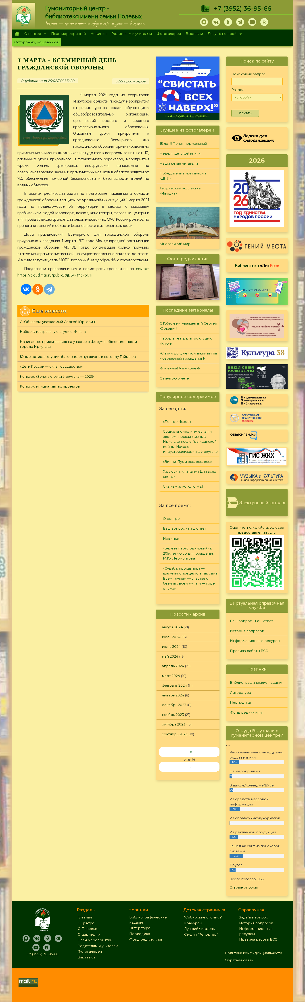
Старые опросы (244, 887)
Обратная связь (239, 960)
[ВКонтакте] (26, 289)
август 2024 (172, 627)
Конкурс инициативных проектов (50, 386)
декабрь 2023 (174, 705)
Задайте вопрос (253, 917)
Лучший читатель (199, 929)
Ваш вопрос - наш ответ (184, 528)
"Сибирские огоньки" (203, 917)
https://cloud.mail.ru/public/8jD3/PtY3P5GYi (54, 275)
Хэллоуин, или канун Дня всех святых (189, 474)
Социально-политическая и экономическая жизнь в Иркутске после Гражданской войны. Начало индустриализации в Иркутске (190, 441)
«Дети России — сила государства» (51, 366)
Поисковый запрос (248, 74)
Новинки (98, 33)
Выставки (194, 33)
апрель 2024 (173, 666)
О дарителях (89, 934)
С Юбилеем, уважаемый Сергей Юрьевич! (58, 322)
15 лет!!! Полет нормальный (183, 143)
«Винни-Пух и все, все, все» (187, 461)
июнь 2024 (171, 646)
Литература (240, 692)
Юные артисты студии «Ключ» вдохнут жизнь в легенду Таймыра (78, 356)
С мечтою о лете (174, 378)
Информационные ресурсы (255, 641)
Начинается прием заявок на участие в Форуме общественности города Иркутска (78, 344)
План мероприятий (68, 33)
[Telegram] (49, 289)
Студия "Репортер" (201, 934)
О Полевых (88, 929)
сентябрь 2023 (175, 734)
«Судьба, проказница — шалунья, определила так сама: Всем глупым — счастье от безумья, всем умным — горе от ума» (190, 578)
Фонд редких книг (246, 712)
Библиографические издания (256, 682)
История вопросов (247, 631)
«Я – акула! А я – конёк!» (187, 116)
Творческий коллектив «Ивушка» (180, 190)
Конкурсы (193, 923)
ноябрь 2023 (173, 715)
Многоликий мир (175, 244)
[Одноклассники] (37, 289)
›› (191, 767)
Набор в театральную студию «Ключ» (53, 331)
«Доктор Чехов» (177, 421)
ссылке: (142, 268)
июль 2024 (171, 637)
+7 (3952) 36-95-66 (242, 8)
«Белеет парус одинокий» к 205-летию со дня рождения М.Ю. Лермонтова (188, 553)
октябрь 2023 (173, 724)
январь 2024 (173, 695)
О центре (31, 34)
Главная (17, 33)
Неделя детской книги (180, 153)
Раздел (237, 90)
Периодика (240, 702)
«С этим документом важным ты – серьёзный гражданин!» (188, 356)
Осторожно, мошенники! (36, 42)
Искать (245, 113)
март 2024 (171, 676)
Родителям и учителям (131, 33)
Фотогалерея (169, 33)
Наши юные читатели (179, 163)
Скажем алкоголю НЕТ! (183, 486)
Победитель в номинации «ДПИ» (183, 175)
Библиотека (257, 265)
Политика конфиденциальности (253, 953)
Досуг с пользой (221, 34)
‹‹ (191, 752)
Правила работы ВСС (249, 651)
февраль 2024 (174, 685)
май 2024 (170, 656)
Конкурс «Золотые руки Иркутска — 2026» (57, 376)
